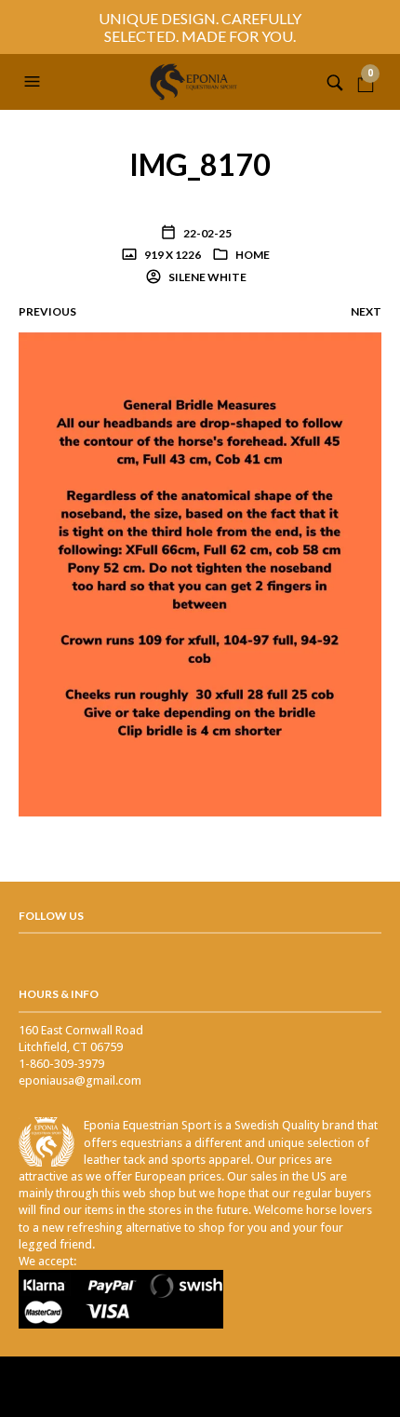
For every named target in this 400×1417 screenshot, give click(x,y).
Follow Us (51, 916)
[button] (34, 82)
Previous (47, 311)
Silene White (207, 277)
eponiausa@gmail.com (80, 1080)
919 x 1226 (171, 255)
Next (366, 311)
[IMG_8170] (200, 573)
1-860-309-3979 (61, 1064)
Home (252, 255)
